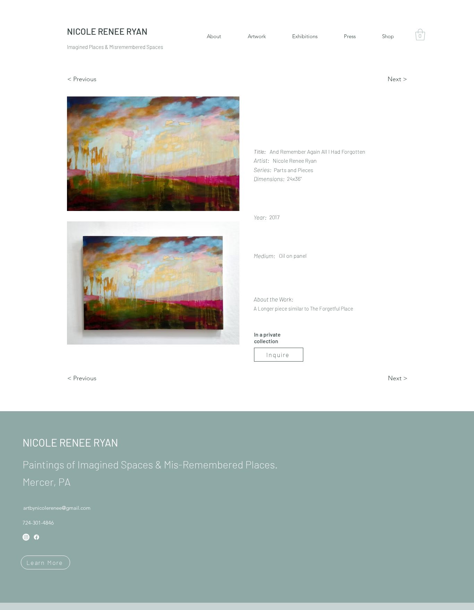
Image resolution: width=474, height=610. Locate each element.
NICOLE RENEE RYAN (70, 442)
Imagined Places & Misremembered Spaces (115, 47)
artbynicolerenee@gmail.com (57, 508)
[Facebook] (36, 537)
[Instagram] (26, 537)
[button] (420, 34)
